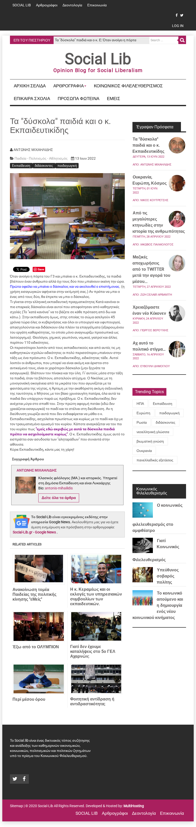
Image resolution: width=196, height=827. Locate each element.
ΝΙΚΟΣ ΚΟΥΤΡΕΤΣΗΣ (154, 200)
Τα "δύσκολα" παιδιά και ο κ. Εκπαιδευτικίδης (148, 145)
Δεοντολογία (72, 5)
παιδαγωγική (67, 165)
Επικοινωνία (97, 5)
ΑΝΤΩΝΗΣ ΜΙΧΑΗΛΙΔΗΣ (156, 164)
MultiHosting (134, 806)
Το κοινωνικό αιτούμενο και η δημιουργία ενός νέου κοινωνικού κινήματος (157, 605)
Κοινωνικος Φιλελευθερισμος (128, 85)
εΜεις (113, 98)
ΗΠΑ (140, 404)
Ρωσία (142, 422)
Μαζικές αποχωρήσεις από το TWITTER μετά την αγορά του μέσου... (151, 269)
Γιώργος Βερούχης (154, 330)
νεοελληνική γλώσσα (153, 432)
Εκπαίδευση (21, 165)
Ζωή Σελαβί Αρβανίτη (156, 294)
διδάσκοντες (44, 165)
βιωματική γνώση (150, 441)
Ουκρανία (144, 451)
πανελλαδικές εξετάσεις (155, 460)
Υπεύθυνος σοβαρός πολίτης (168, 576)
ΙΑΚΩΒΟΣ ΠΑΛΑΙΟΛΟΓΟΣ (157, 244)
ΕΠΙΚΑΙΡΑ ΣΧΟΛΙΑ (32, 98)
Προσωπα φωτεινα (78, 98)
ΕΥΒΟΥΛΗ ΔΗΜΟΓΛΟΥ (155, 366)
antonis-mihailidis (59, 488)
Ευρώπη (143, 413)
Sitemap (16, 806)
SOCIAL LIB (22, 5)
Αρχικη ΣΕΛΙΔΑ (30, 85)
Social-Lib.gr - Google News (34, 532)
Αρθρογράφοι (46, 5)
